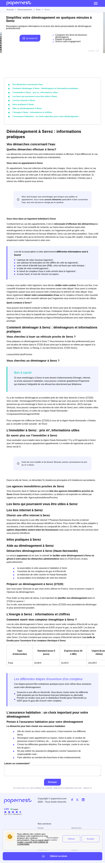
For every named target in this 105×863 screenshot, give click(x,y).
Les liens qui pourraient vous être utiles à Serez (34, 96)
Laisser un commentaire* (17, 763)
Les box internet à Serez (23, 100)
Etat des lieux (76, 828)
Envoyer (52, 782)
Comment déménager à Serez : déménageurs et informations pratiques (45, 88)
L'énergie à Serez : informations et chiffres (32, 112)
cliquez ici (87, 788)
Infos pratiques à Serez (23, 104)
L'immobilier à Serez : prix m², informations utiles (35, 92)
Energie (41, 828)
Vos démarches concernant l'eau (27, 84)
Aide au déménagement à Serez (27, 108)
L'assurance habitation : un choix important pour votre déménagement (45, 116)
